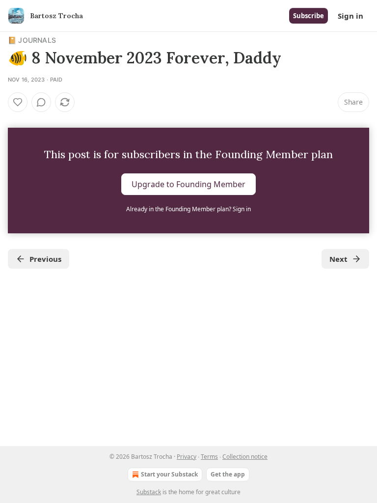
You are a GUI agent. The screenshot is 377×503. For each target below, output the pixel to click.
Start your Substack (169, 474)
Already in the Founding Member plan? (188, 209)
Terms (209, 456)
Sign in (350, 16)
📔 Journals (32, 40)
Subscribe (308, 15)
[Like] (17, 102)
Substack (148, 492)
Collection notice (245, 456)
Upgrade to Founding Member (188, 184)
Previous (45, 259)
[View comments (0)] (41, 102)
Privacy (186, 456)
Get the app (228, 474)
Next (338, 259)
